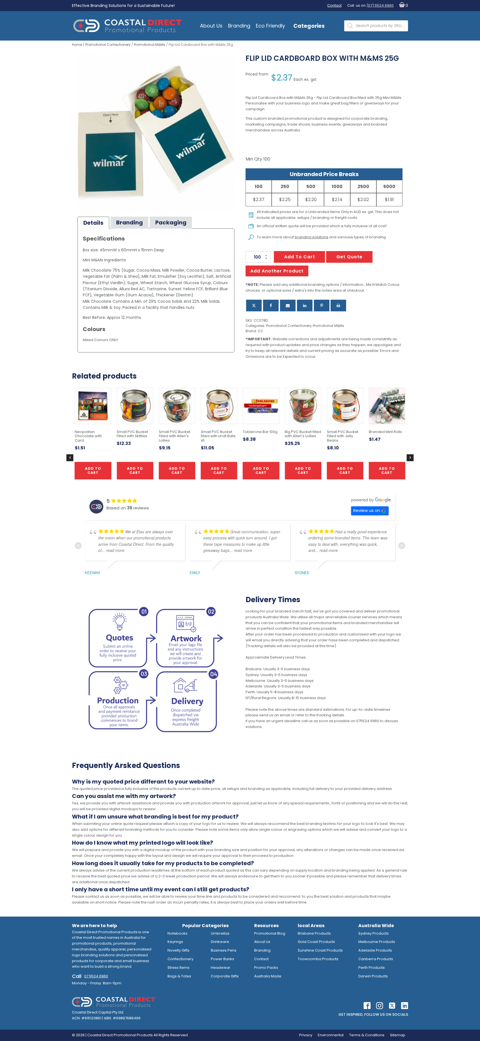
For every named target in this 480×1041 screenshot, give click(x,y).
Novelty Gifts (178, 950)
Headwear (220, 967)
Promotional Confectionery (108, 44)
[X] (254, 305)
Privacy (305, 1035)
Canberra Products (375, 959)
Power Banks (222, 959)
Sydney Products (373, 933)
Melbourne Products (376, 941)
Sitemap (397, 1035)
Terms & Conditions (366, 1035)
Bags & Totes (179, 976)
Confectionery (180, 959)
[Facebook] (271, 305)
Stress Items (178, 967)
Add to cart (299, 257)
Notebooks (178, 933)
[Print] (338, 305)
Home (77, 44)
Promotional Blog (269, 933)
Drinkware (220, 941)
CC (260, 331)
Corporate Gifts (225, 976)
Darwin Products (373, 976)
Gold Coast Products (316, 941)
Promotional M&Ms (149, 44)
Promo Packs (266, 967)
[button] (402, 5)
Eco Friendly (270, 25)
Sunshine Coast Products (320, 950)
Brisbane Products (314, 933)
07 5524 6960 (96, 976)
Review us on (366, 510)
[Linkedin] (304, 305)
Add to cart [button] (219, 470)
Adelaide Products (375, 950)
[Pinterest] (321, 305)
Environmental (331, 1035)
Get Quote (349, 257)
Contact (334, 5)
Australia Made (267, 976)
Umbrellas (220, 933)
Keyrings (175, 941)
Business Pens (223, 950)
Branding (239, 25)
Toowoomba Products (318, 959)
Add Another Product (277, 271)
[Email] (288, 305)
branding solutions (311, 237)
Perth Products (371, 967)
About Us (211, 25)
